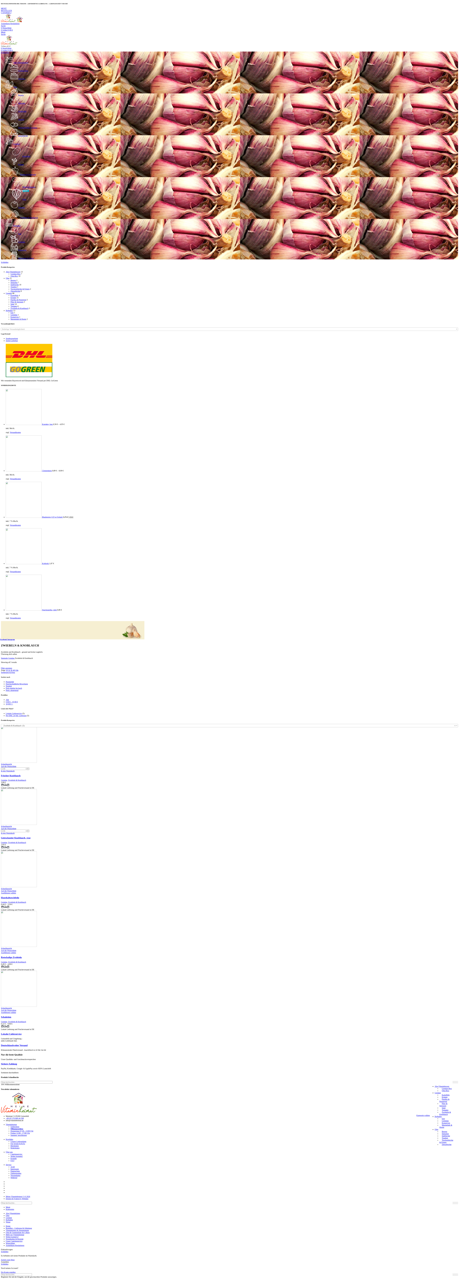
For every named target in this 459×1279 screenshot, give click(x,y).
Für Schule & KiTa (18, 1144)
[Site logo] (8, 21)
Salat (12, 304)
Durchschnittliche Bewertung (17, 684)
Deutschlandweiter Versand (14, 1045)
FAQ (12, 1161)
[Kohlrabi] (24, 563)
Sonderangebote (12, 339)
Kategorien (5, 53)
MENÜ (4, 8)
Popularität (10, 682)
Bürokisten (15, 1146)
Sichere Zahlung (9, 1064)
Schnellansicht (6, 764)
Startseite (4, 658)
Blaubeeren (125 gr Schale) (52, 517)
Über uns (9, 1152)
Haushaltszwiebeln (10, 897)
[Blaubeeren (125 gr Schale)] (24, 517)
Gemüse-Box (16, 274)
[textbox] (229, 329)
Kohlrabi (45, 563)
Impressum (15, 1169)
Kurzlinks (9, 1139)
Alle (7, 700)
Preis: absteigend (12, 690)
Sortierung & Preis (8, 672)
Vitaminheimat (11, 1125)
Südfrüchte (15, 285)
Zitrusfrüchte (15, 291)
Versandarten (15, 1175)
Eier (12, 313)
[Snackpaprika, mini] (24, 610)
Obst (7, 278)
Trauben (14, 287)
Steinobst (14, 283)
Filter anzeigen (6, 668)
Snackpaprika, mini (49, 610)
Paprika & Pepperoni (18, 300)
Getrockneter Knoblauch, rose (15, 838)
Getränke (14, 315)
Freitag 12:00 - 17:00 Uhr (20, 1133)
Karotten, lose (47, 424)
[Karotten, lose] (24, 424)
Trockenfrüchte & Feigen (20, 289)
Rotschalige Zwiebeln (11, 957)
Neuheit (9, 686)
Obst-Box (14, 276)
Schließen (4, 262)
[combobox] (229, 329)
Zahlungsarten (16, 1173)
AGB (13, 1167)
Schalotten (6, 1017)
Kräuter (13, 298)
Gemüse (9, 293)
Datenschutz (15, 1171)
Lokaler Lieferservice (14, 713)
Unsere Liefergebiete (18, 1142)
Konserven (15, 317)
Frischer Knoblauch (11, 775)
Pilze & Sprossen (17, 302)
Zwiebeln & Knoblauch (19, 308)
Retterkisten (15, 1148)
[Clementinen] (24, 471)
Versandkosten (15, 432)
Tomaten (14, 306)
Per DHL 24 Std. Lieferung (16, 716)
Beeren (13, 280)
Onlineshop (15, 1127)
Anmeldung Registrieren (15, 1245)
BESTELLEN (6, 11)
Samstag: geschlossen (19, 1135)
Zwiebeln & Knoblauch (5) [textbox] (229, 726)
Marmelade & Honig (18, 319)
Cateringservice (16, 1154)
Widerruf (14, 1178)
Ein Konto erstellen (8, 1272)
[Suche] (455, 1082)
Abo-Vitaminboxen (13, 272)
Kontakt (14, 1158)
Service (8, 1165)
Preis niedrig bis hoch (14, 688)
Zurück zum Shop (8, 1260)
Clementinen (47, 471)
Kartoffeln (14, 295)
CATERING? (6, 13)
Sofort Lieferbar (12, 341)
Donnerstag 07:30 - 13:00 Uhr (22, 1131)
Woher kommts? (17, 1156)
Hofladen (9, 311)
